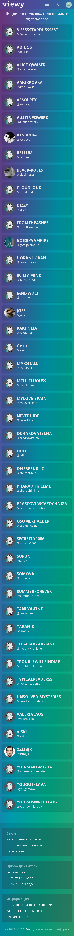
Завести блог (16, 872)
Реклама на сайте (19, 917)
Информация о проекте (24, 839)
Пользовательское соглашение (29, 905)
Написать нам (16, 851)
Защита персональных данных (29, 911)
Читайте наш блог (20, 878)
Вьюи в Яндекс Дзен (21, 884)
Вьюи (29, 929)
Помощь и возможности (24, 845)
